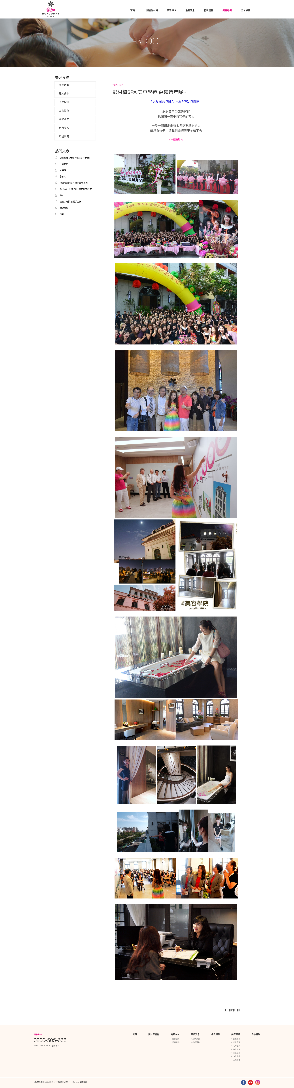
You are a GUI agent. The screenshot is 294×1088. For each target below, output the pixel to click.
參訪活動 (196, 1042)
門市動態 (64, 128)
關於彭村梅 (152, 10)
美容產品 (175, 1042)
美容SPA (171, 10)
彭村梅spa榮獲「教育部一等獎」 (75, 157)
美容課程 (175, 1039)
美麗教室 (64, 85)
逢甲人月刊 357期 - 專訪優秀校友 (76, 189)
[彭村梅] (50, 9)
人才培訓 (64, 102)
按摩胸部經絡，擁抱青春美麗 (74, 183)
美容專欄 (227, 10)
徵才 (62, 195)
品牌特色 (64, 110)
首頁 (132, 10)
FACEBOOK (243, 1082)
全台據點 (245, 10)
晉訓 (62, 214)
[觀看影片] (171, 139)
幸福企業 (64, 119)
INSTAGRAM (257, 1082)
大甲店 (63, 170)
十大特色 (64, 164)
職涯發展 (64, 208)
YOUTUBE (250, 1082)
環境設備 (64, 136)
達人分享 (64, 93)
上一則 (228, 1010)
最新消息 (190, 10)
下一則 (236, 1010)
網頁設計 (83, 1082)
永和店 (63, 176)
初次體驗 (208, 10)
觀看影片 (178, 139)
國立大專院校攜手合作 (70, 201)
